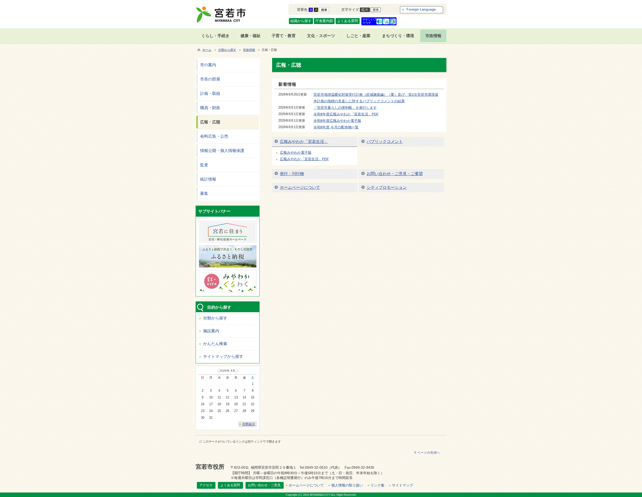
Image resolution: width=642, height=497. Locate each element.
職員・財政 (210, 108)
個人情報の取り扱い (347, 485)
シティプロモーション (387, 187)
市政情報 (249, 50)
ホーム (206, 50)
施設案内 (211, 331)
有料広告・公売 (214, 136)
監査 (204, 165)
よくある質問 (347, 21)
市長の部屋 (210, 79)
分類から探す (227, 50)
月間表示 (248, 424)
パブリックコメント (385, 141)
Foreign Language (421, 9)
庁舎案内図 (324, 21)
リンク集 (377, 485)
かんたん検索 (215, 344)
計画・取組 (210, 93)
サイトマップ (402, 485)
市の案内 (208, 65)
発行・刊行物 (292, 174)
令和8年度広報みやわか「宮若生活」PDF (346, 114)
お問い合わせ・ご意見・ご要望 (395, 174)
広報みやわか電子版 (295, 152)
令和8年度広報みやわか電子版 (337, 121)
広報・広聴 (210, 122)
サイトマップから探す (223, 356)
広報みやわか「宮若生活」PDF (304, 159)
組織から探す (300, 21)
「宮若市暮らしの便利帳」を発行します (345, 108)
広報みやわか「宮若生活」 (304, 141)
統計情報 (208, 179)
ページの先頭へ (428, 452)
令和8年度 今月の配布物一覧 (336, 127)
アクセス (205, 485)
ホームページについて (300, 187)
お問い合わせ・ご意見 (264, 485)
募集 (204, 193)
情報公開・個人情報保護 (222, 150)
